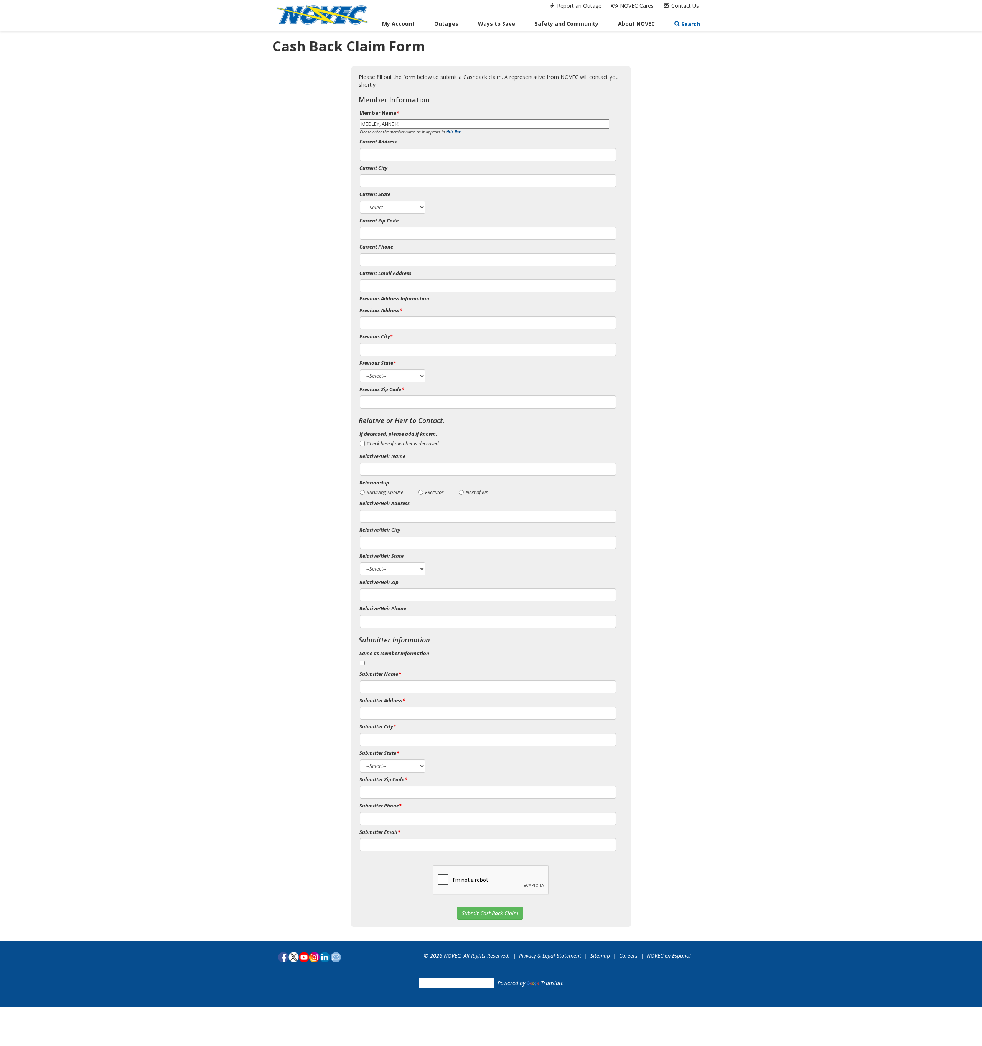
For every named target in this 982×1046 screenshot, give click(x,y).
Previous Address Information (394, 298)
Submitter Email (379, 832)
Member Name (379, 112)
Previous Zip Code (381, 389)
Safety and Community (566, 23)
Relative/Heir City (379, 529)
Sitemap (600, 955)
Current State (374, 194)
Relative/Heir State (381, 555)
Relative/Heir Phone (382, 608)
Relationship (374, 482)
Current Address (378, 141)
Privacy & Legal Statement (550, 955)
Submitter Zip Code (383, 779)
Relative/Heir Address (384, 503)
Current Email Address (385, 273)
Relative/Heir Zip (379, 582)
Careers (628, 955)
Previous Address (380, 310)
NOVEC (636, 5)
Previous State (377, 362)
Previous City (376, 336)
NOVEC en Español (669, 955)
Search (690, 24)
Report (578, 5)
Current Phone (376, 246)
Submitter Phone (380, 805)
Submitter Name (380, 673)
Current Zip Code (379, 220)
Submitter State (379, 752)
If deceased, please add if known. (398, 433)
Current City (373, 168)
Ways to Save (496, 23)
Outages (446, 23)
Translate (552, 983)
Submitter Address (382, 700)
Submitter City (377, 726)
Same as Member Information (394, 653)
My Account (398, 23)
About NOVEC (636, 23)
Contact (684, 5)
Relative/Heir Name (382, 456)
